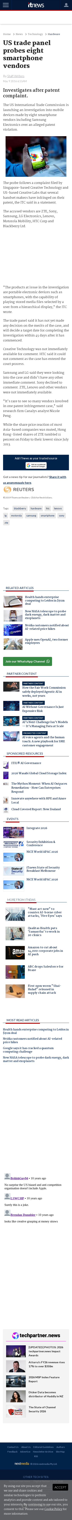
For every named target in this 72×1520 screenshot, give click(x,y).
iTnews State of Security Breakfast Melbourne (43, 869)
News (19, 34)
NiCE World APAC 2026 (42, 852)
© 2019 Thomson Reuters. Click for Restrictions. (28, 497)
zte (6, 522)
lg (6, 515)
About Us (26, 1447)
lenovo (58, 508)
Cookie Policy (53, 1509)
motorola (16, 515)
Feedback (12, 1451)
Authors (60, 1447)
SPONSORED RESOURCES (25, 753)
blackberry (20, 508)
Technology (35, 34)
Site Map (60, 1451)
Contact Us (13, 1447)
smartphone (47, 515)
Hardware (54, 34)
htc (48, 508)
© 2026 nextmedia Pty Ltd (43, 1463)
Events (12, 819)
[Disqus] (36, 1119)
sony (61, 515)
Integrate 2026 (36, 829)
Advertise (25, 1451)
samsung (31, 515)
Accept (60, 1487)
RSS (36, 1456)
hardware (36, 508)
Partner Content (22, 673)
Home (7, 34)
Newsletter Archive (43, 1451)
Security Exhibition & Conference (40, 844)
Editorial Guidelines (43, 1447)
